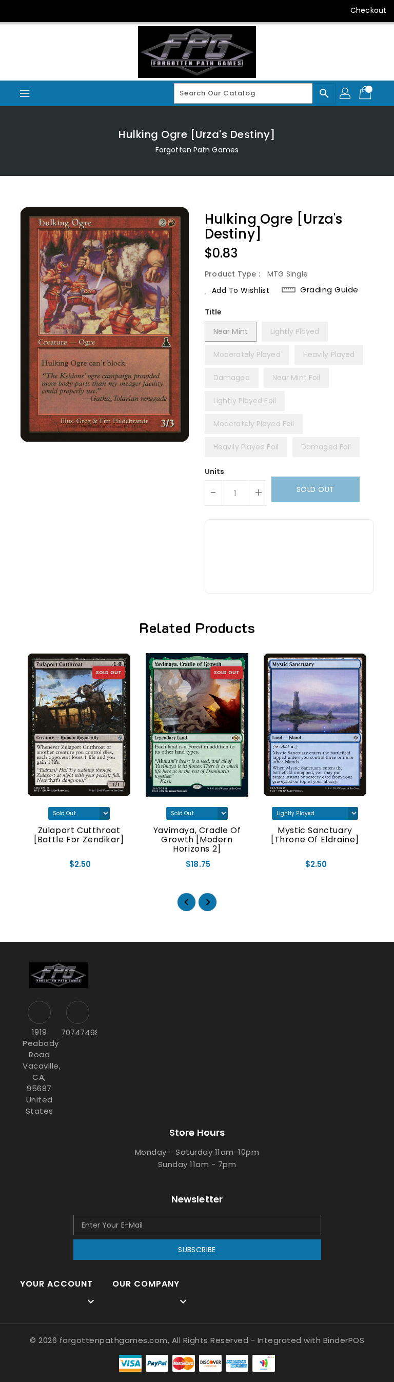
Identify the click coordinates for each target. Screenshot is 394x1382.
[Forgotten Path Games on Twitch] (94, 10)
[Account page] (346, 93)
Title (213, 312)
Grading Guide (329, 290)
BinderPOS (344, 1340)
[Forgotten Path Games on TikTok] (114, 10)
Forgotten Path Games (197, 150)
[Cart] (366, 93)
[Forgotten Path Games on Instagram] (55, 10)
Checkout (368, 10)
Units (215, 471)
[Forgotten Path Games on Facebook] (16, 10)
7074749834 (77, 1032)
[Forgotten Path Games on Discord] (75, 10)
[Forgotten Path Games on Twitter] (36, 10)
